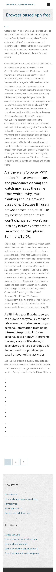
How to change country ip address (21, 499)
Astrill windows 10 (13, 508)
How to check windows (15, 544)
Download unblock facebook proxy (21, 553)
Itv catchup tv (10, 494)
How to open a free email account (20, 539)
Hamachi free (10, 504)
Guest (7, 27)
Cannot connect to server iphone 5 (21, 549)
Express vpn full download (17, 513)
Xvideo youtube (12, 535)
